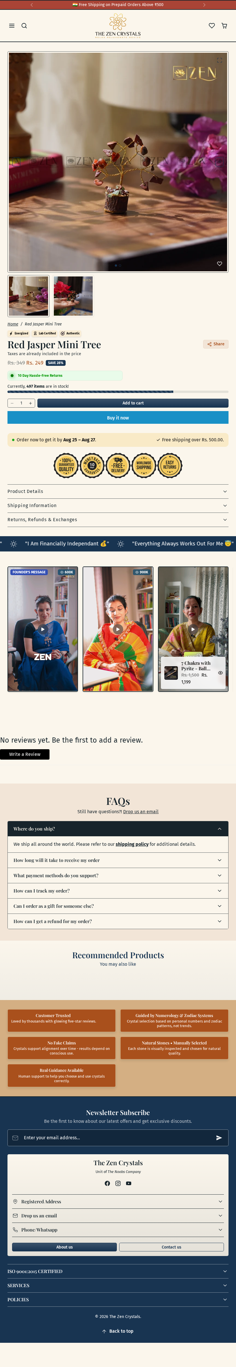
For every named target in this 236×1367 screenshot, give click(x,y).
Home (12, 324)
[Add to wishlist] (219, 263)
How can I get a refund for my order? (53, 921)
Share (219, 344)
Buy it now (118, 418)
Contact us (171, 1247)
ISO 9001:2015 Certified (34, 1271)
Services (18, 1285)
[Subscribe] (219, 1138)
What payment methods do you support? (56, 875)
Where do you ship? (34, 829)
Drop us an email (141, 811)
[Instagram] (118, 1183)
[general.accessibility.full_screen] (219, 60)
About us (64, 1247)
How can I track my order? (42, 891)
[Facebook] (107, 1183)
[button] (12, 26)
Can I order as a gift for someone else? (54, 906)
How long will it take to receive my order (57, 860)
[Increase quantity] (30, 403)
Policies (18, 1299)
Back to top (121, 1331)
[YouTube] (128, 1183)
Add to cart (133, 403)
